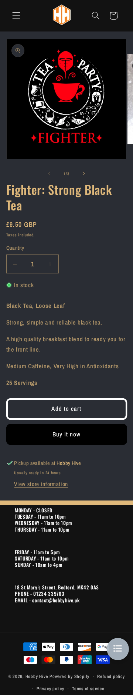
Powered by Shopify (69, 676)
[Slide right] (83, 174)
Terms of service (88, 688)
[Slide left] (49, 174)
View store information (41, 484)
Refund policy (111, 676)
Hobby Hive (36, 676)
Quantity (15, 247)
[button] (16, 15)
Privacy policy (50, 688)
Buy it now (66, 434)
